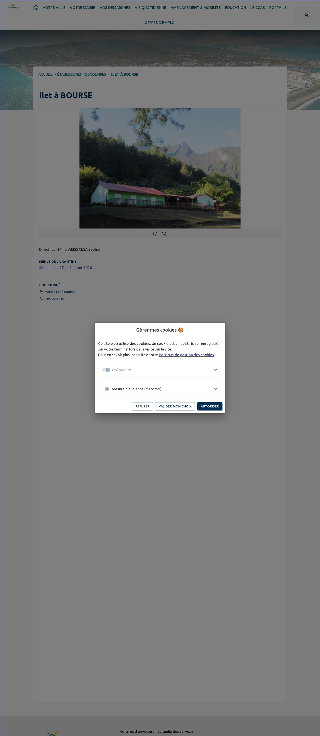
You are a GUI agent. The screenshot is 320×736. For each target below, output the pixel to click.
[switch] (103, 389)
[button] (160, 370)
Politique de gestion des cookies (186, 355)
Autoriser (210, 406)
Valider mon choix (175, 406)
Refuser (142, 406)
